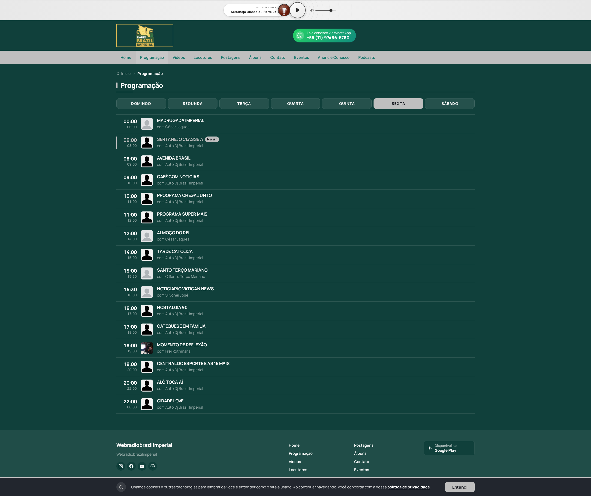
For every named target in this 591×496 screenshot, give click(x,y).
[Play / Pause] (297, 10)
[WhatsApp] (152, 466)
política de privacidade (408, 487)
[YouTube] (142, 466)
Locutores (203, 57)
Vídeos (179, 57)
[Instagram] (120, 466)
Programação (152, 57)
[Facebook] (131, 466)
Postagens (230, 57)
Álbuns (255, 57)
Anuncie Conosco (334, 57)
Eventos (301, 57)
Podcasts (366, 57)
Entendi (459, 487)
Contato (277, 57)
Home (126, 57)
